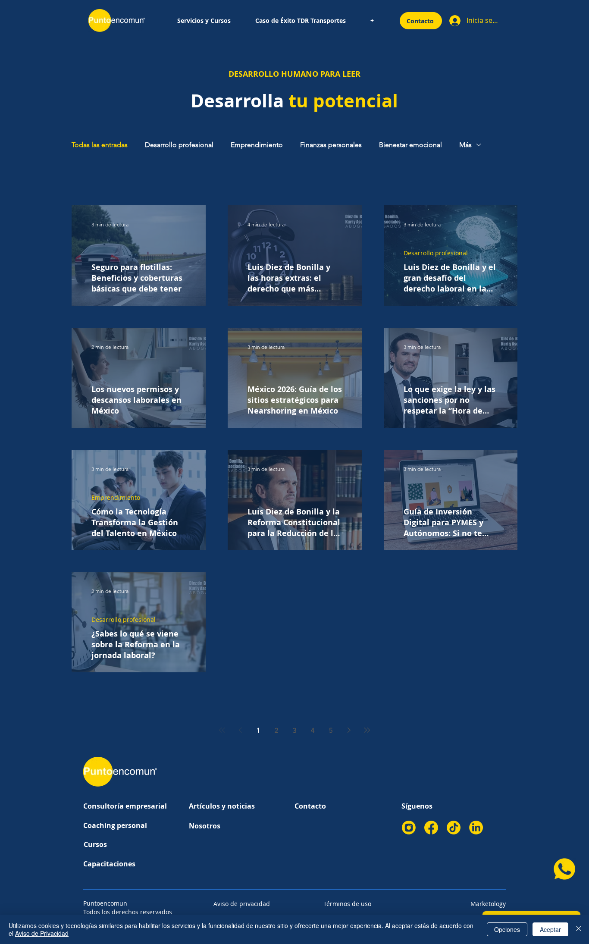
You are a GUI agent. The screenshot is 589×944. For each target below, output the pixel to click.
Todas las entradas (100, 145)
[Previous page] (240, 730)
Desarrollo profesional (179, 145)
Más (465, 145)
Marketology (488, 904)
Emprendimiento (257, 145)
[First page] (222, 730)
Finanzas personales (331, 145)
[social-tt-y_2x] (454, 827)
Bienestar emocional (410, 145)
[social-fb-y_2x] (431, 827)
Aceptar (550, 929)
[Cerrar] (578, 929)
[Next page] (349, 730)
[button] (204, 20)
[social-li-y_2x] (476, 827)
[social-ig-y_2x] (409, 827)
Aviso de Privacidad (42, 933)
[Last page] (367, 730)
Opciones (507, 929)
